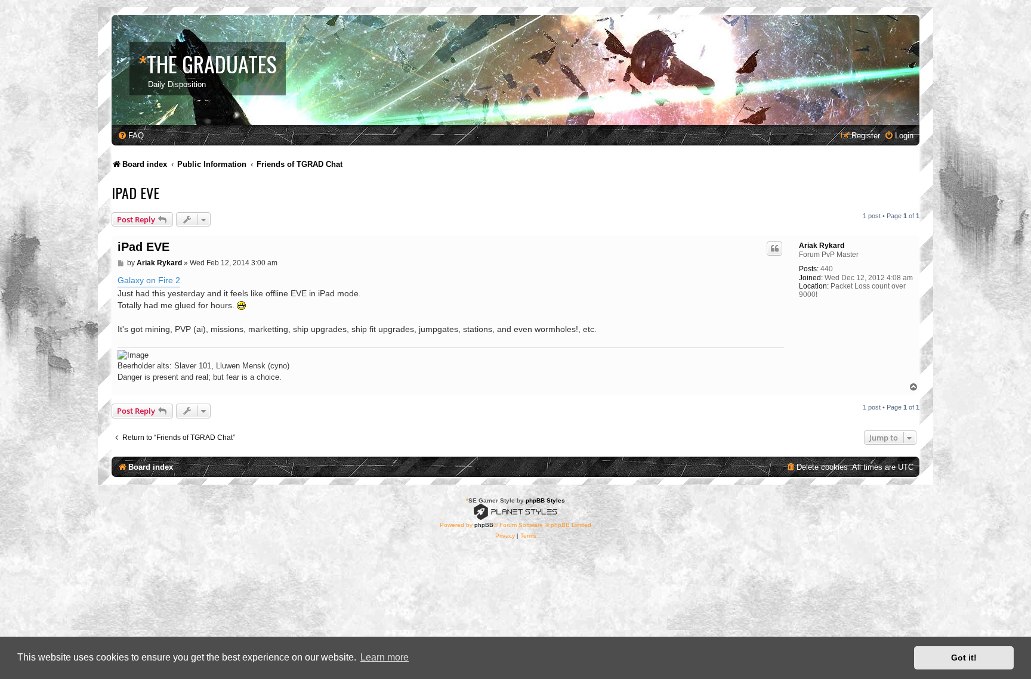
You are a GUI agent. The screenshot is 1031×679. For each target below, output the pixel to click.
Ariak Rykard (821, 245)
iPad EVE (135, 192)
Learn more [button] (384, 657)
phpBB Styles (545, 500)
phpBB (483, 525)
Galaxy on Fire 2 (149, 280)
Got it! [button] (964, 657)
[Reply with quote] (774, 248)
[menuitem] (131, 135)
